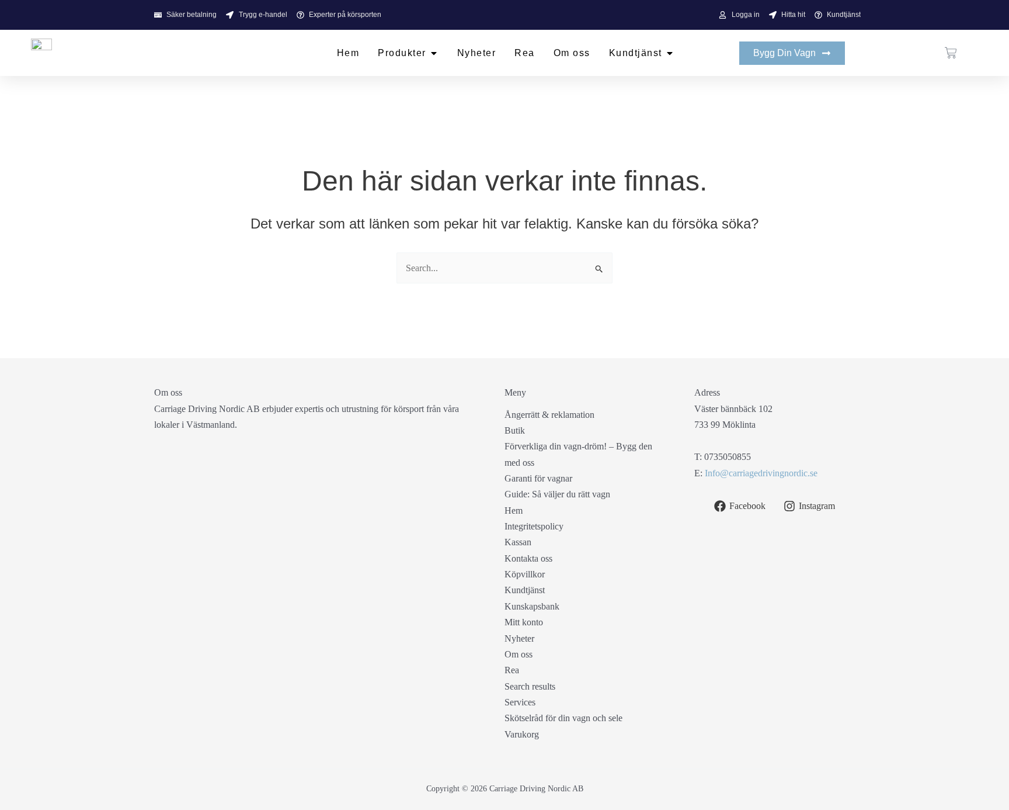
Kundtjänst (525, 590)
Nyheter (519, 638)
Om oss (519, 654)
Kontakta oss (528, 558)
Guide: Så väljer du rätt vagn (557, 494)
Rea (512, 670)
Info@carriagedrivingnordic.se (761, 473)
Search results (530, 686)
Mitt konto (524, 622)
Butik (515, 430)
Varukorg (522, 734)
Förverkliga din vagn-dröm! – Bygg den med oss (578, 454)
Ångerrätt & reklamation (549, 415)
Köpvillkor (525, 574)
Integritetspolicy (534, 526)
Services (520, 702)
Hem (514, 510)
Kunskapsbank (532, 606)
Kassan (518, 542)
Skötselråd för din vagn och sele (563, 718)
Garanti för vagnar (538, 478)
